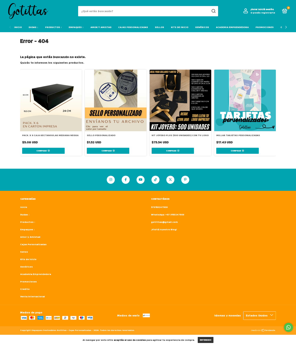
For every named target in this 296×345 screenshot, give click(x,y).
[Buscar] (213, 11)
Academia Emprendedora (232, 27)
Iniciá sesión (266, 9)
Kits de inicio (179, 27)
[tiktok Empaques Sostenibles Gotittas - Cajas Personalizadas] (155, 180)
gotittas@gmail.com (164, 222)
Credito (25, 289)
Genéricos (202, 27)
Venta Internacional (32, 296)
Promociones (265, 27)
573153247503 (159, 207)
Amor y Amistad (100, 27)
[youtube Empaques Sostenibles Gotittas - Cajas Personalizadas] (141, 180)
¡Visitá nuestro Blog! (164, 229)
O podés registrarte (262, 12)
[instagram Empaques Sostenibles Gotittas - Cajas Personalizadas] (111, 180)
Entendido (205, 340)
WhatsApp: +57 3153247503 (167, 214)
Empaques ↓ (76, 27)
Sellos (159, 27)
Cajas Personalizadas (133, 27)
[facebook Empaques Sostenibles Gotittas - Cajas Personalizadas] (126, 180)
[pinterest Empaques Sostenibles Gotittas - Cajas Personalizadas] (185, 180)
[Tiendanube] (263, 331)
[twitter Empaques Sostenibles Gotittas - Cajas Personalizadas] (170, 180)
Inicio (18, 27)
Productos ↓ (53, 27)
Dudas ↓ (33, 27)
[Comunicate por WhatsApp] (288, 327)
